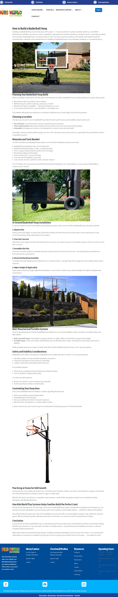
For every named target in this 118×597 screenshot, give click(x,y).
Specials (50, 10)
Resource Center (63, 10)
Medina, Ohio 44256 (56, 555)
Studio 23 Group (81, 591)
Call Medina (39, 2)
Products (77, 552)
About (78, 10)
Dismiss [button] (77, 596)
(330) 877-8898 (30, 559)
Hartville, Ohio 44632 (32, 555)
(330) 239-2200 (54, 559)
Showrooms (78, 560)
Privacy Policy (78, 556)
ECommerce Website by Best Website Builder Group (50, 591)
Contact (36, 16)
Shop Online (37, 10)
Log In (98, 10)
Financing (77, 575)
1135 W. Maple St (31, 552)
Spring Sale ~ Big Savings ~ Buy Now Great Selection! (56, 596)
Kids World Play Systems (23, 507)
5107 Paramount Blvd (56, 552)
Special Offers (78, 571)
